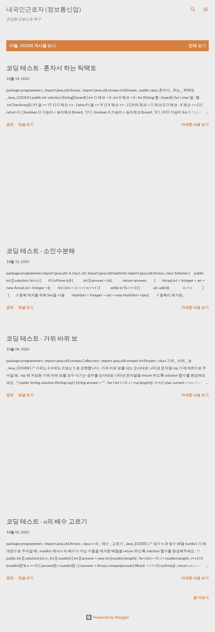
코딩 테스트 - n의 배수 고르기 (46, 521)
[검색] (193, 9)
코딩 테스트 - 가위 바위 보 (42, 338)
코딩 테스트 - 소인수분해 (40, 251)
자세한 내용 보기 (195, 124)
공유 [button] (10, 124)
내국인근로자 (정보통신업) (43, 9)
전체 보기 (197, 45)
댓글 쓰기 (26, 124)
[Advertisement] (107, 188)
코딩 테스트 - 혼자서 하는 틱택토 (51, 68)
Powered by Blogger (110, 617)
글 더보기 (201, 597)
